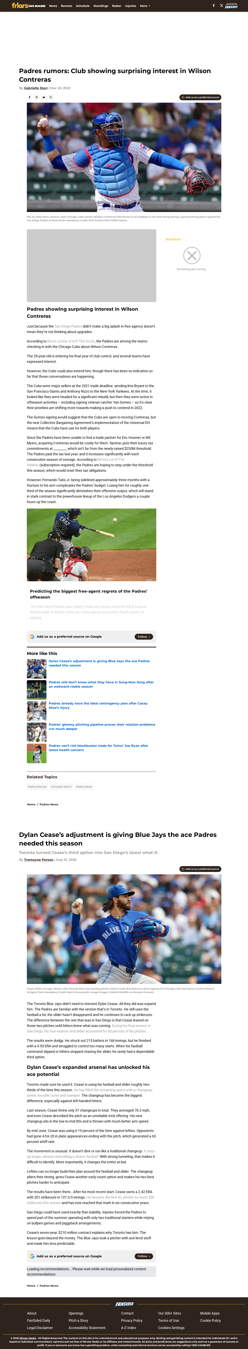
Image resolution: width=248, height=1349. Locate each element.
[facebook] (214, 5)
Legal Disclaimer (40, 1328)
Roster (116, 6)
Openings (76, 1313)
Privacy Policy (132, 1320)
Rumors (66, 6)
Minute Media (27, 1338)
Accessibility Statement (87, 1328)
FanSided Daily (38, 1320)
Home (31, 804)
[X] (221, 5)
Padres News (84, 786)
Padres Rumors (37, 786)
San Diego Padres (68, 326)
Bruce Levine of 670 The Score (71, 341)
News (53, 6)
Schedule (83, 6)
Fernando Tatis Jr (61, 786)
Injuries (130, 6)
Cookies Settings (171, 1328)
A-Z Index (128, 1328)
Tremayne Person (38, 860)
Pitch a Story (78, 1320)
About (31, 1313)
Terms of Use (168, 1320)
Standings (101, 6)
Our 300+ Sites (169, 1313)
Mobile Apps (210, 1313)
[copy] (51, 97)
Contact (127, 1313)
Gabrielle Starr (36, 88)
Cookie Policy (210, 1320)
